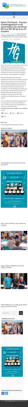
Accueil (3, 34)
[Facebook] (3, 393)
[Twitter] (6, 393)
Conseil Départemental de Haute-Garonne (12, 124)
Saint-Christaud (16, 39)
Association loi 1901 (16, 401)
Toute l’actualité (11, 34)
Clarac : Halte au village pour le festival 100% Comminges (12, 266)
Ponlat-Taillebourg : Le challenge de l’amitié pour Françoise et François (14, 305)
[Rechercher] (21, 313)
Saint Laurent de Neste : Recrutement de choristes (13, 224)
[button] (14, 13)
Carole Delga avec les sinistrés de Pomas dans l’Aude (13, 163)
